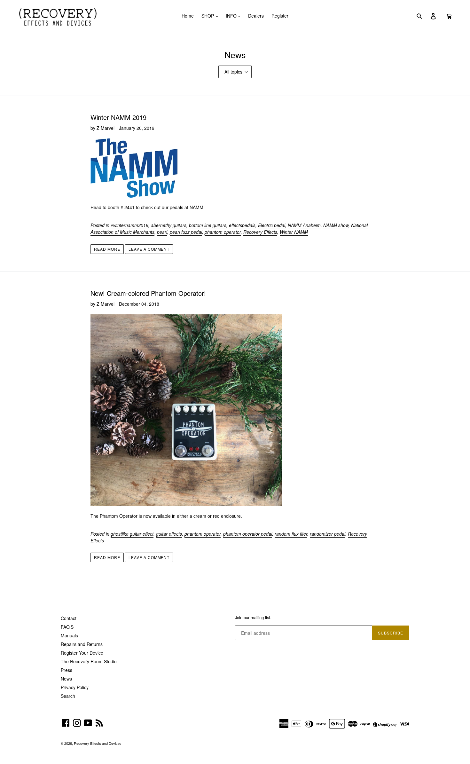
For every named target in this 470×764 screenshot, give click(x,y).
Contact (68, 618)
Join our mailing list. (253, 617)
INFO (232, 15)
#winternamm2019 (129, 225)
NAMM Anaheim (304, 225)
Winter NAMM (294, 232)
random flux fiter (291, 534)
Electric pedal (271, 225)
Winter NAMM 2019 (118, 117)
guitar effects (169, 534)
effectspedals (242, 225)
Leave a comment (149, 249)
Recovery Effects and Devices (97, 743)
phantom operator (223, 232)
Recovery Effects (260, 232)
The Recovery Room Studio (89, 661)
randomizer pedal (327, 534)
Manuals (69, 635)
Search (68, 696)
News (66, 678)
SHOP (208, 15)
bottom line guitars (207, 225)
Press (66, 670)
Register (279, 15)
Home (188, 15)
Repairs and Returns (82, 644)
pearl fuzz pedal (186, 232)
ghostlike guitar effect (132, 534)
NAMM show (336, 225)
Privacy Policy (75, 687)
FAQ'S (67, 627)
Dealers (256, 15)
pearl (162, 232)
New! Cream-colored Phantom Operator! (148, 293)
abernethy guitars (168, 225)
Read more (107, 249)
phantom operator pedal (247, 534)
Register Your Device (82, 653)
